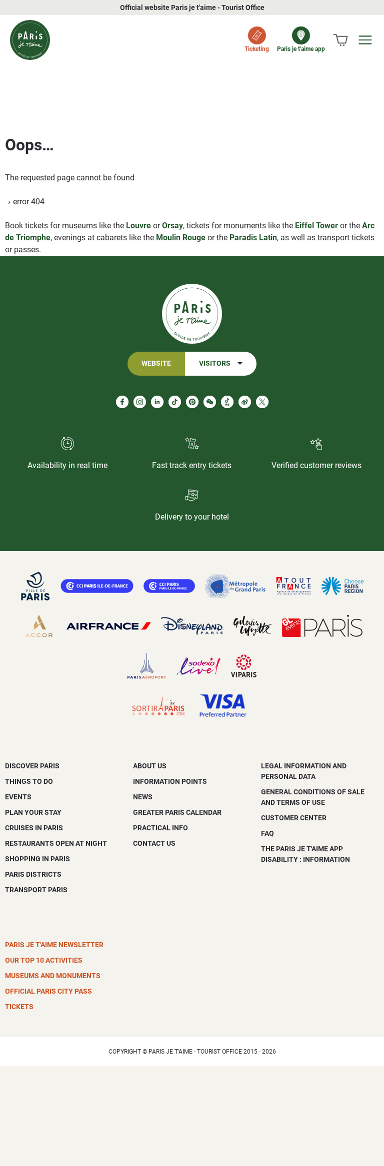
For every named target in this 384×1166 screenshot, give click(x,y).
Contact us (154, 843)
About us (149, 766)
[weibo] (244, 402)
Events (18, 797)
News (142, 797)
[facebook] (122, 402)
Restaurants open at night (56, 843)
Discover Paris (32, 766)
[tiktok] (174, 402)
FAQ (267, 833)
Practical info (160, 828)
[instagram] (140, 402)
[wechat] (210, 402)
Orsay (172, 225)
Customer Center (293, 818)
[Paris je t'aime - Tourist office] (30, 40)
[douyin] (227, 402)
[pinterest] (192, 402)
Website (156, 363)
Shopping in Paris (37, 859)
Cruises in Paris (34, 828)
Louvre (138, 225)
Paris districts (33, 874)
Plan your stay (33, 812)
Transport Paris (36, 890)
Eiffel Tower (316, 225)
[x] (262, 402)
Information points (170, 781)
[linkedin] (157, 402)
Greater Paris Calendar (177, 812)
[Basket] (340, 39)
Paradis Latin (253, 237)
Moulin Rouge (181, 237)
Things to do (29, 781)
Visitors (214, 363)
